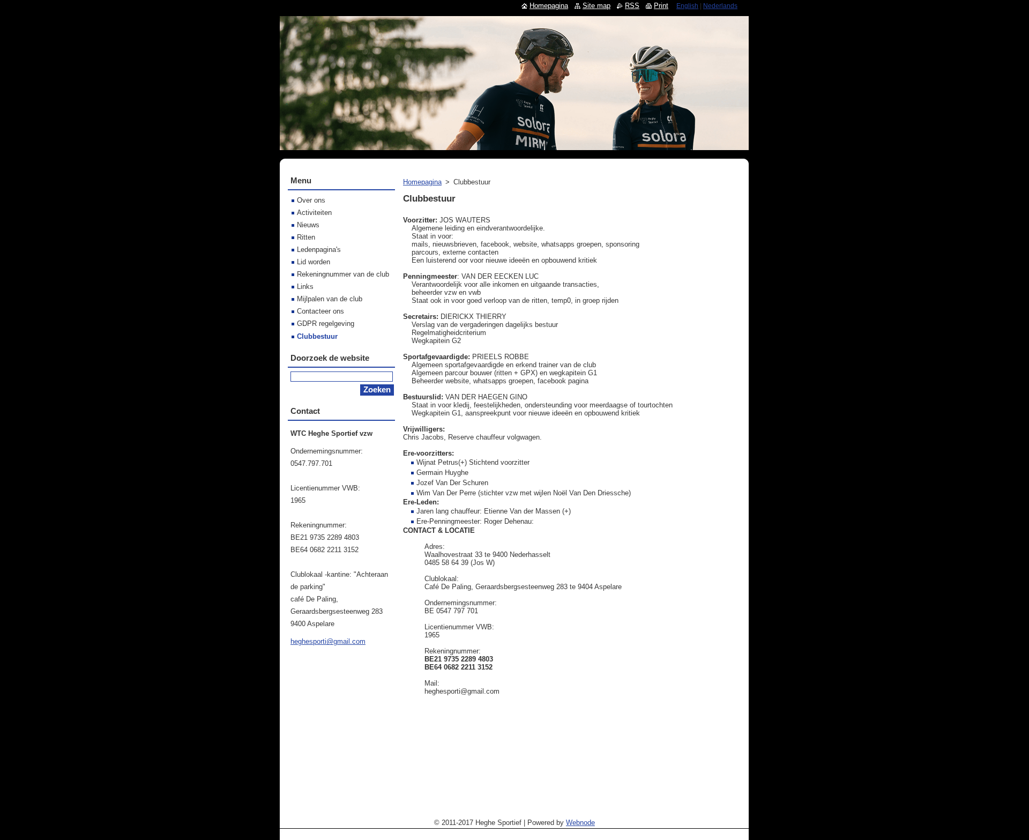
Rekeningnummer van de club (343, 274)
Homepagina (422, 182)
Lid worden (313, 262)
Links (305, 287)
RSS (632, 6)
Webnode (580, 823)
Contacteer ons (320, 311)
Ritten (306, 237)
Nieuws (308, 225)
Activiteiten (314, 213)
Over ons (311, 200)
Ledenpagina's (319, 250)
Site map (596, 6)
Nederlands (720, 6)
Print (661, 6)
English (687, 6)
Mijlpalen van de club (329, 299)
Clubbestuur (317, 336)
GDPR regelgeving (325, 323)
